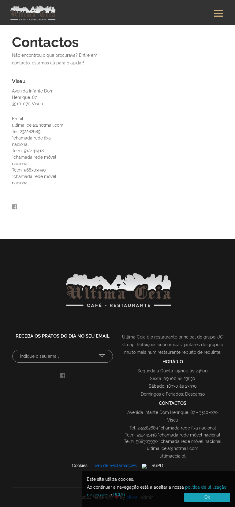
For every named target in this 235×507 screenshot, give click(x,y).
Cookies (80, 465)
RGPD (157, 465)
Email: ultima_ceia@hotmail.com (35, 122)
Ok (207, 497)
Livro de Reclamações (114, 465)
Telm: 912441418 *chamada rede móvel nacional (34, 157)
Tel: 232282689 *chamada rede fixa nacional (31, 138)
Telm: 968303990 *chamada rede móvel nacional (34, 176)
